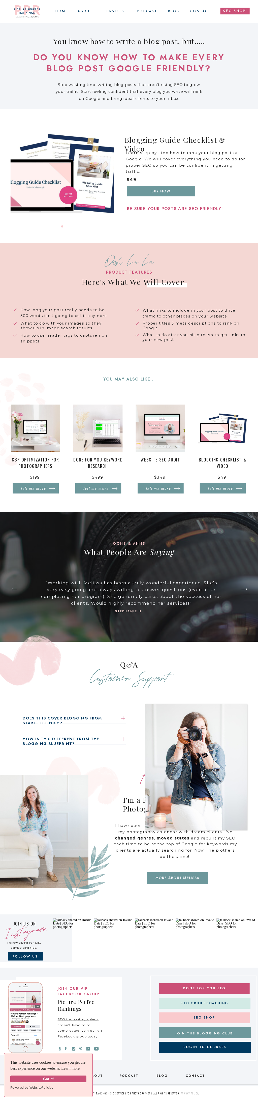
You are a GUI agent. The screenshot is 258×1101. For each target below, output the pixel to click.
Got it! (48, 1079)
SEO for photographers (78, 1019)
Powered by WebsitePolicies (31, 1087)
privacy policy (189, 1093)
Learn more (70, 1068)
